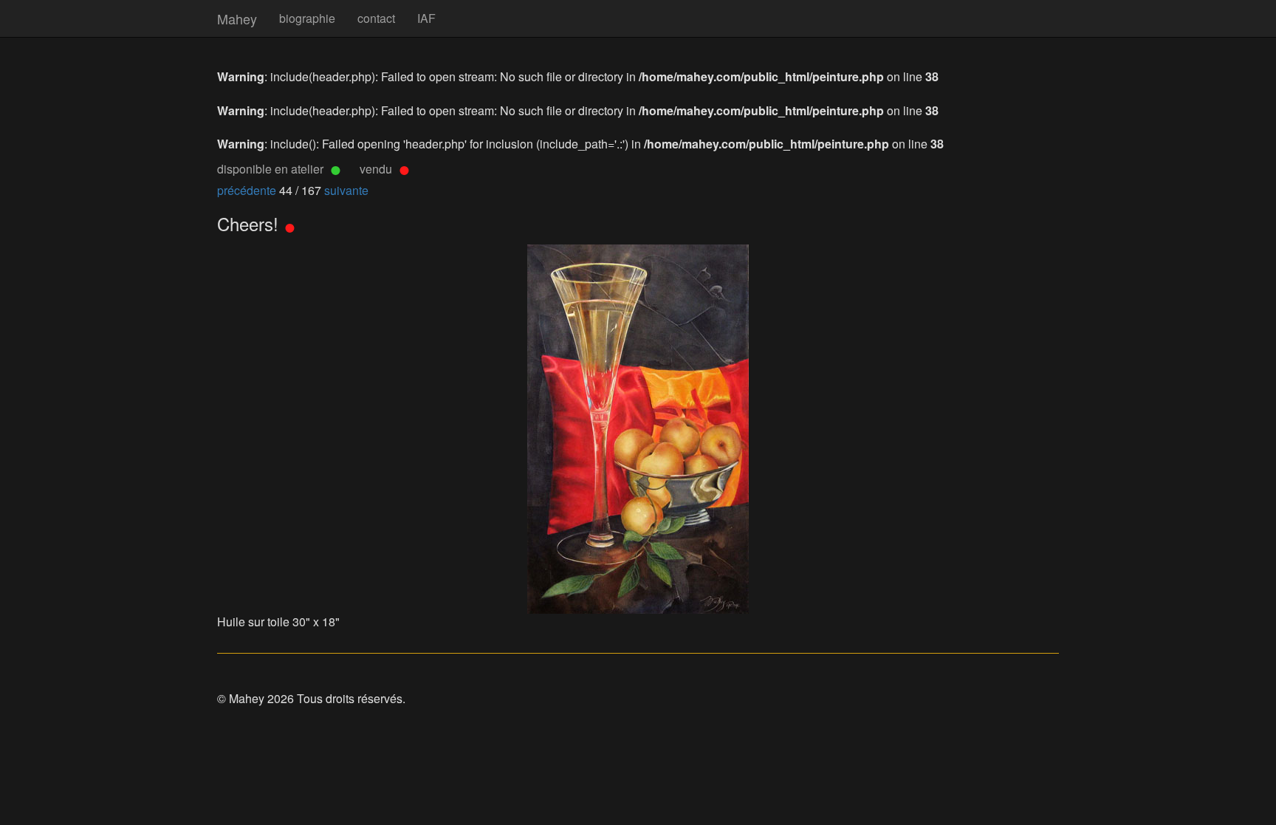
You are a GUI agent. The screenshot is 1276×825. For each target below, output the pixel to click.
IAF (426, 18)
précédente (248, 190)
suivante (346, 190)
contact (376, 18)
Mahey (237, 18)
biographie (307, 18)
